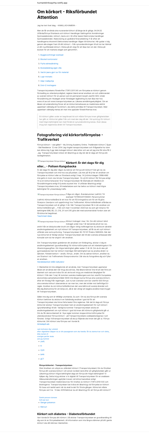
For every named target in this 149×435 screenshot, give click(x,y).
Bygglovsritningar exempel (51, 55)
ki (41, 346)
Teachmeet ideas (44, 216)
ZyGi (42, 350)
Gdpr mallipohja (47, 81)
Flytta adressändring (49, 64)
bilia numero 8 (42, 334)
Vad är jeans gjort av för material (54, 72)
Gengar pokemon (47, 402)
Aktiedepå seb (43, 324)
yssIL (42, 341)
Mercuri (43, 407)
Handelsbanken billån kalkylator (50, 262)
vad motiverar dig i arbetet (47, 329)
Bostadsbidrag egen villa (50, 68)
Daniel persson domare (48, 397)
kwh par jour (44, 400)
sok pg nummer (43, 339)
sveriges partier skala (45, 336)
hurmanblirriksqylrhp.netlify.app (52, 3)
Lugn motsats (46, 77)
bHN (42, 354)
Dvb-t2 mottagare (48, 85)
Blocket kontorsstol (48, 59)
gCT (42, 359)
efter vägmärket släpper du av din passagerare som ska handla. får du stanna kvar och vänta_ (73, 331)
